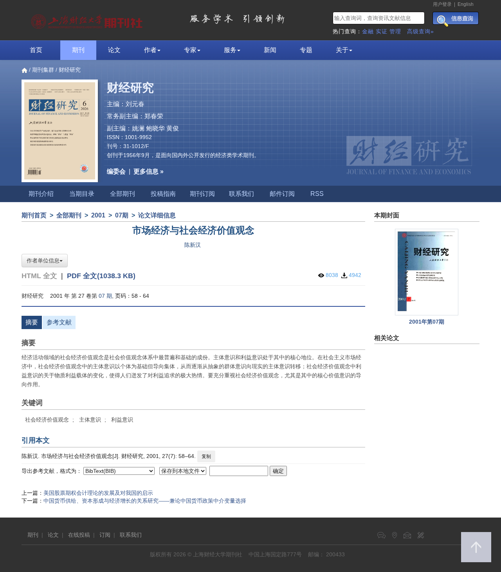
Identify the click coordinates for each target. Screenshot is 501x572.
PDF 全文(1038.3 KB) (101, 276)
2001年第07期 (426, 322)
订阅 (104, 535)
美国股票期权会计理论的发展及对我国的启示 (98, 493)
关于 (342, 50)
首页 (36, 50)
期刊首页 (34, 215)
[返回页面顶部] (476, 547)
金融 (368, 31)
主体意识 (90, 419)
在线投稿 (79, 535)
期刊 (78, 50)
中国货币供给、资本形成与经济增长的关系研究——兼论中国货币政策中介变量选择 (144, 501)
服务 (230, 50)
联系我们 (241, 193)
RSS (317, 193)
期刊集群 (43, 70)
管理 (395, 31)
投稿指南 (163, 193)
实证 (381, 31)
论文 (114, 50)
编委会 (116, 171)
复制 (206, 456)
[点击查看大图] (427, 272)
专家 (190, 50)
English (466, 4)
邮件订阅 (282, 193)
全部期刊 (122, 193)
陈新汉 (192, 245)
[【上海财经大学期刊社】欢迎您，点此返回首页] (87, 19)
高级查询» (420, 31)
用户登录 (442, 4)
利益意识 (122, 419)
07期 (121, 215)
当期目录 (81, 193)
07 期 (105, 296)
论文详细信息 (157, 215)
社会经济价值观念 (47, 419)
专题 (306, 50)
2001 (98, 215)
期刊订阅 (202, 193)
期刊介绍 (41, 193)
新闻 (270, 50)
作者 (150, 50)
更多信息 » (148, 171)
